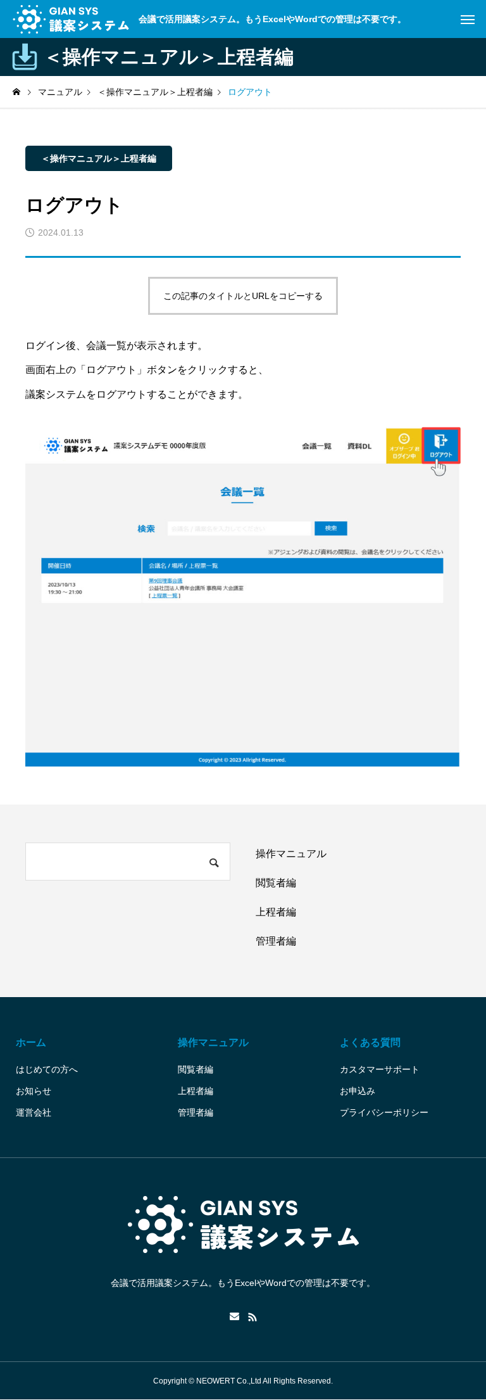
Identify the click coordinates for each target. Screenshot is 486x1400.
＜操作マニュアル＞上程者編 (98, 158)
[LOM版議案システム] (71, 19)
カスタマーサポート (380, 1069)
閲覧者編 (276, 882)
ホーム (31, 1042)
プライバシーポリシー (384, 1112)
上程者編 (276, 912)
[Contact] (234, 1317)
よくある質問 (370, 1042)
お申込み (357, 1091)
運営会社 (33, 1112)
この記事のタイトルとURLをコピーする (243, 296)
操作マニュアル (291, 853)
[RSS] (252, 1317)
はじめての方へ (47, 1069)
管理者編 (276, 941)
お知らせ (33, 1091)
